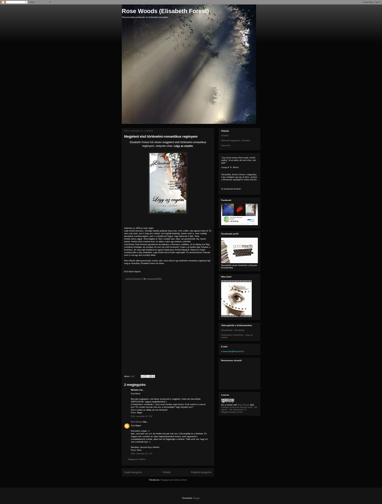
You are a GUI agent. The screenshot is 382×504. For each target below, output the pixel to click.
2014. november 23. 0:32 (141, 416)
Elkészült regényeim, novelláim (235, 140)
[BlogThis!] (145, 376)
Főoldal (166, 472)
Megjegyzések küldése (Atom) (174, 480)
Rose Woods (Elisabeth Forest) (165, 11)
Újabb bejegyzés (133, 472)
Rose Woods (137, 422)
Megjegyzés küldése (137, 459)
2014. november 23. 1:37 (141, 454)
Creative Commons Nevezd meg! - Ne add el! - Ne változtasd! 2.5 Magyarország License (239, 409)
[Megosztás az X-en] (147, 376)
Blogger (196, 498)
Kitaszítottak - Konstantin (233, 330)
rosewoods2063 (154, 278)
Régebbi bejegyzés (201, 472)
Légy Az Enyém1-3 (134, 278)
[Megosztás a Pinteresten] (153, 376)
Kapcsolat (225, 145)
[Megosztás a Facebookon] (150, 376)
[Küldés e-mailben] (142, 376)
